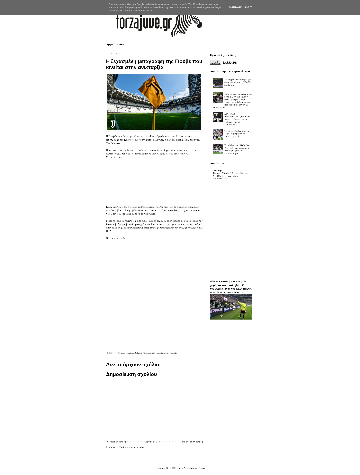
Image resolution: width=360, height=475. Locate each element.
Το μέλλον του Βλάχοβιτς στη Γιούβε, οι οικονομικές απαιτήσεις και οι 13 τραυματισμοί (237, 149)
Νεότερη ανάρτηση (116, 441)
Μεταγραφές (149, 352)
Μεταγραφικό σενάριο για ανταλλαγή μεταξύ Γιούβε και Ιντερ (237, 82)
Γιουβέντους (119, 352)
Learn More (235, 7)
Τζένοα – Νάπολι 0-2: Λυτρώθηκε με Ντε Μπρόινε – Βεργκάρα (230, 174)
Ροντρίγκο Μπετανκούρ (166, 352)
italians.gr (217, 170)
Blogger (201, 467)
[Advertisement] (154, 181)
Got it (248, 7)
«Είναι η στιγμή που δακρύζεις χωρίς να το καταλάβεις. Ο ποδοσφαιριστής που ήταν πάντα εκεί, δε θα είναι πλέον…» (231, 286)
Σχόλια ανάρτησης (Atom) (132, 446)
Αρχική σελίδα (115, 44)
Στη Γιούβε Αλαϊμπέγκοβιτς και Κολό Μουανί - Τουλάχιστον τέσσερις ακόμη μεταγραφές (237, 119)
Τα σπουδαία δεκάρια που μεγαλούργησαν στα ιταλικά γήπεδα (237, 133)
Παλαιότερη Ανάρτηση (191, 441)
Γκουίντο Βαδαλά (134, 352)
